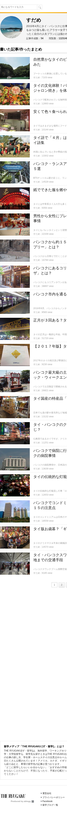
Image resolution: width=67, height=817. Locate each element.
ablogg (27, 801)
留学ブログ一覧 (50, 805)
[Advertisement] (33, 80)
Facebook (47, 801)
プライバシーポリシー (53, 797)
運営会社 (46, 793)
